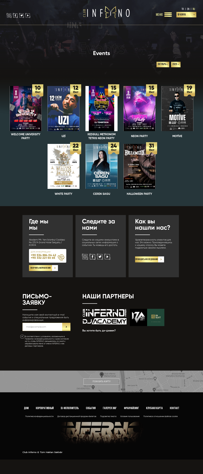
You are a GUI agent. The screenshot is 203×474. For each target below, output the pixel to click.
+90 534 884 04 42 (43, 255)
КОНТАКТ (174, 408)
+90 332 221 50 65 (43, 258)
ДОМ (26, 408)
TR (182, 8)
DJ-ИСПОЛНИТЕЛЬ (70, 408)
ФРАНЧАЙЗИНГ (131, 408)
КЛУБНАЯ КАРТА (154, 408)
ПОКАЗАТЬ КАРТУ (102, 381)
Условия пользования (130, 416)
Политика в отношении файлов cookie (160, 416)
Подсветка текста (108, 416)
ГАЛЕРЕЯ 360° (110, 408)
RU (194, 8)
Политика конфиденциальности (39, 416)
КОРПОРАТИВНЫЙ (45, 408)
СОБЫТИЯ (91, 408)
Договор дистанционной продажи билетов (76, 416)
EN (188, 8)
